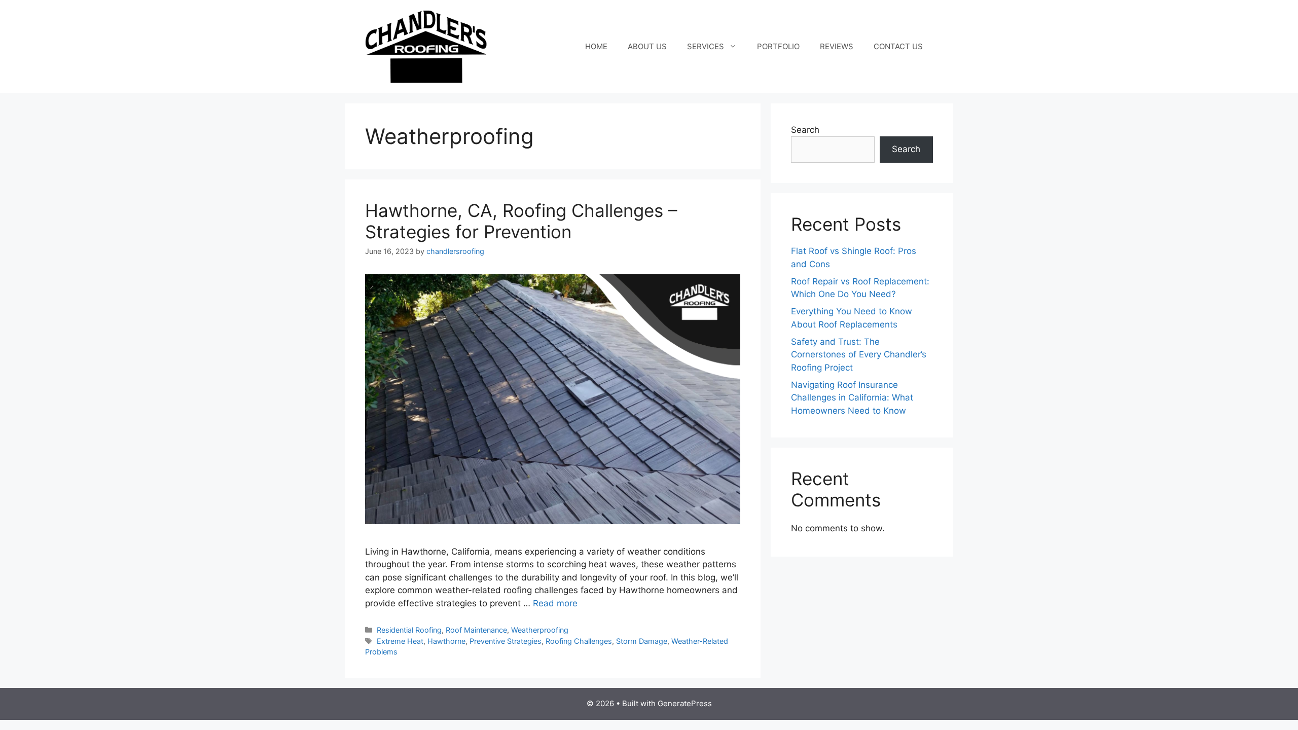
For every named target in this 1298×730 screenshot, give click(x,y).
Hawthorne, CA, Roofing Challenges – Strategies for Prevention (521, 221)
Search (805, 130)
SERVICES (705, 46)
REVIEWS (836, 46)
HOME (596, 46)
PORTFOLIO (778, 46)
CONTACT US (898, 46)
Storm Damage (641, 641)
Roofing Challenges (579, 641)
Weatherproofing (539, 630)
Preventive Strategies (506, 641)
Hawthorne (446, 641)
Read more (555, 603)
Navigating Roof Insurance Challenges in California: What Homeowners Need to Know (852, 398)
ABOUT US (647, 46)
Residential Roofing (409, 630)
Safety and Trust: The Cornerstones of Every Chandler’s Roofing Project (858, 355)
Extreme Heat (400, 641)
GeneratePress (685, 703)
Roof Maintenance (476, 630)
